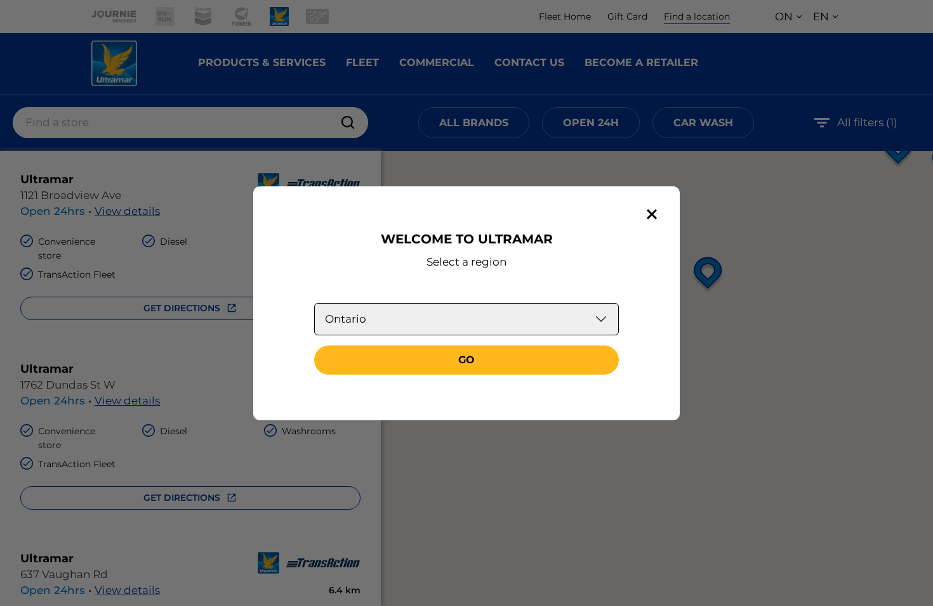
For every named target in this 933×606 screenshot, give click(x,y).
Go (466, 360)
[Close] (651, 214)
